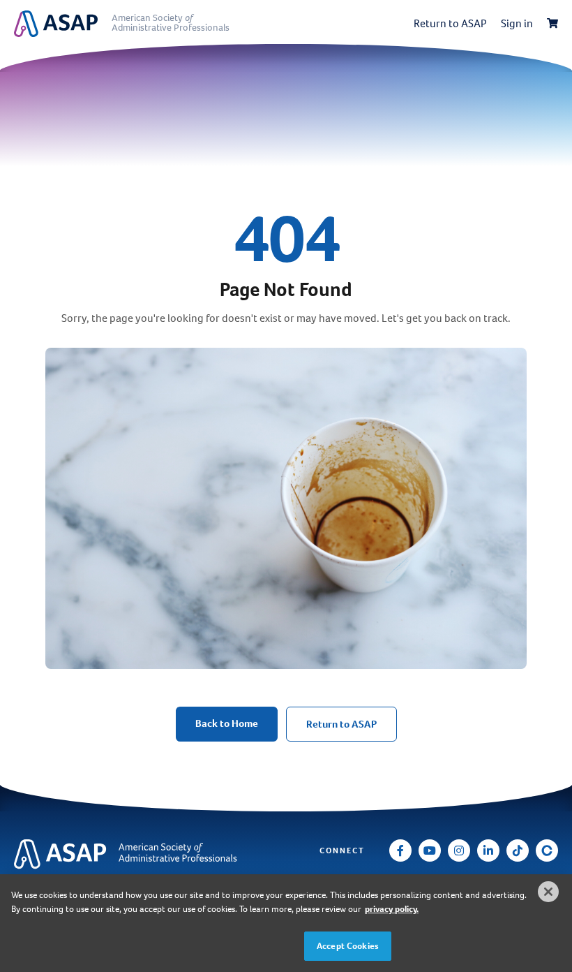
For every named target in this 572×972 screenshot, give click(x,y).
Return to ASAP (450, 23)
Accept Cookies (348, 946)
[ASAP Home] (104, 854)
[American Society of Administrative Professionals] (63, 23)
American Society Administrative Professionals (170, 22)
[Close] (548, 891)
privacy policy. (392, 909)
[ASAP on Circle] (547, 850)
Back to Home (226, 723)
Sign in (517, 23)
